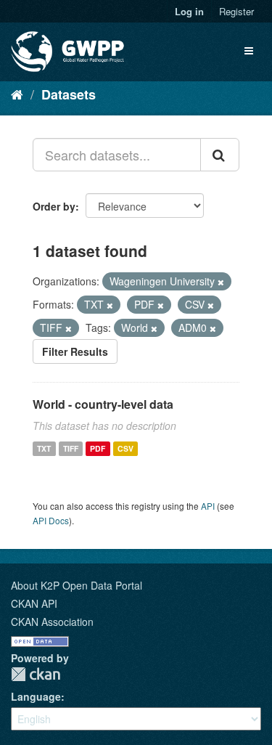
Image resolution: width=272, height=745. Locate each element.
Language (36, 696)
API (208, 506)
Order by (54, 206)
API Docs (51, 520)
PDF (97, 448)
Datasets (68, 94)
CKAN (35, 674)
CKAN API (34, 603)
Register (236, 11)
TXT (44, 448)
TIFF (70, 448)
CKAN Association (52, 621)
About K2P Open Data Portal (76, 585)
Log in (189, 11)
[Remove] (221, 282)
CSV (125, 448)
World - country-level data (103, 404)
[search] (219, 154)
